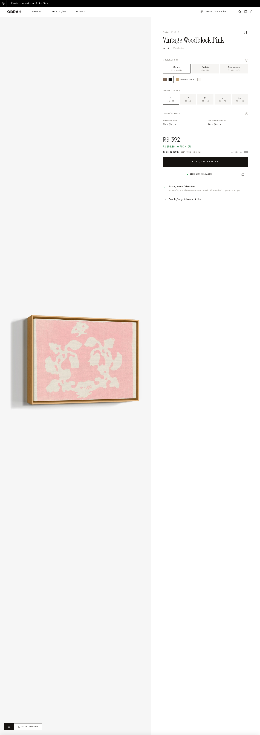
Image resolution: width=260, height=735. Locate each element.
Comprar (36, 12)
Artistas (80, 12)
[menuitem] (36, 12)
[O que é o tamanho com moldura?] (246, 113)
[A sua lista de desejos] (245, 12)
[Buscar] (239, 12)
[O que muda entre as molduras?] (246, 60)
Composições (58, 12)
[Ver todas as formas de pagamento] (239, 152)
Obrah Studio (171, 32)
